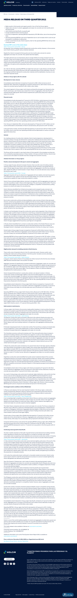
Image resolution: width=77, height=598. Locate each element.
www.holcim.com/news (35, 526)
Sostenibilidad (34, 5)
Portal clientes (64, 2)
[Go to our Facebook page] (11, 564)
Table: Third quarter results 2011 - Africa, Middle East (17, 396)
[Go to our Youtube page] (8, 564)
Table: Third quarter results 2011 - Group (14, 46)
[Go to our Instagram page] (14, 564)
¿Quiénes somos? (7, 5)
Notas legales (25, 594)
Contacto (58, 2)
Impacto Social (41, 5)
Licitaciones (44, 2)
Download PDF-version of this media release (15, 45)
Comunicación (26, 5)
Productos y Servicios (17, 5)
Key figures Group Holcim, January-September (16, 541)
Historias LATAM (38, 2)
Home (6, 14)
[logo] (9, 2)
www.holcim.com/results (10, 536)
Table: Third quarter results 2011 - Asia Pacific (16, 439)
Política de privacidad (40, 594)
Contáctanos (9, 559)
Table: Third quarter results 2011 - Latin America (16, 316)
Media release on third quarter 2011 (27, 14)
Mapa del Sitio (18, 594)
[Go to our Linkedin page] (5, 564)
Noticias (17, 14)
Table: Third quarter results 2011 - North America (16, 257)
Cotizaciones (70, 2)
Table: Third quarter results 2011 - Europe (14, 173)
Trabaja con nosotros (52, 2)
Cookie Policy (31, 594)
